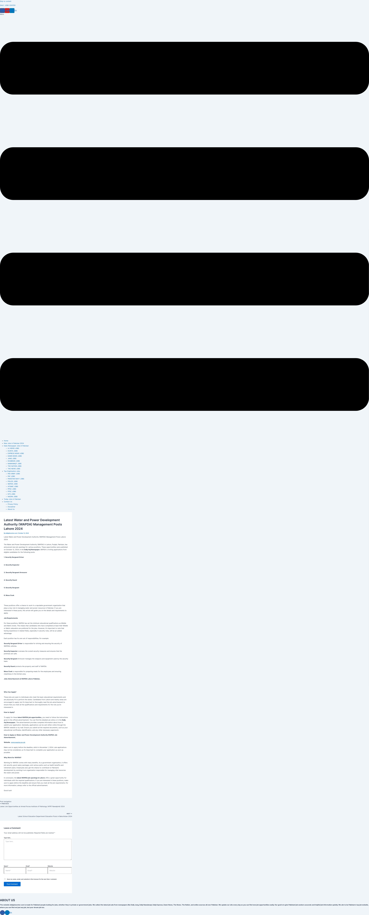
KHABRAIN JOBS (14, 461)
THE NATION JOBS (14, 466)
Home (6, 441)
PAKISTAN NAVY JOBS (16, 479)
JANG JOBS (12, 458)
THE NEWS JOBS (14, 469)
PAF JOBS (11, 476)
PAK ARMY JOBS (14, 474)
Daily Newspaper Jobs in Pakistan (16, 446)
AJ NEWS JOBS (13, 448)
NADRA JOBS (12, 496)
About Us (11, 509)
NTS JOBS (11, 494)
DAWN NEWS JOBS (15, 456)
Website (50, 866)
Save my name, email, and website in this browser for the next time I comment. (32, 879)
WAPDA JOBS (13, 484)
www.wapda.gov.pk (18, 742)
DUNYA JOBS (13, 451)
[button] (184, 225)
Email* (28, 866)
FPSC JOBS (12, 491)
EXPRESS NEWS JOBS (16, 453)
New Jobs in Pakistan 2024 (14, 443)
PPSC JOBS (12, 489)
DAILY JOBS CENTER (7, 5)
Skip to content (5, 1)
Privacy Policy (13, 504)
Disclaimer (11, 507)
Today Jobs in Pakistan (12, 499)
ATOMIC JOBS (13, 486)
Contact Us (8, 502)
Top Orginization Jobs (12, 471)
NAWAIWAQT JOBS (14, 464)
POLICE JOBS (13, 481)
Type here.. (7, 838)
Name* (6, 866)
